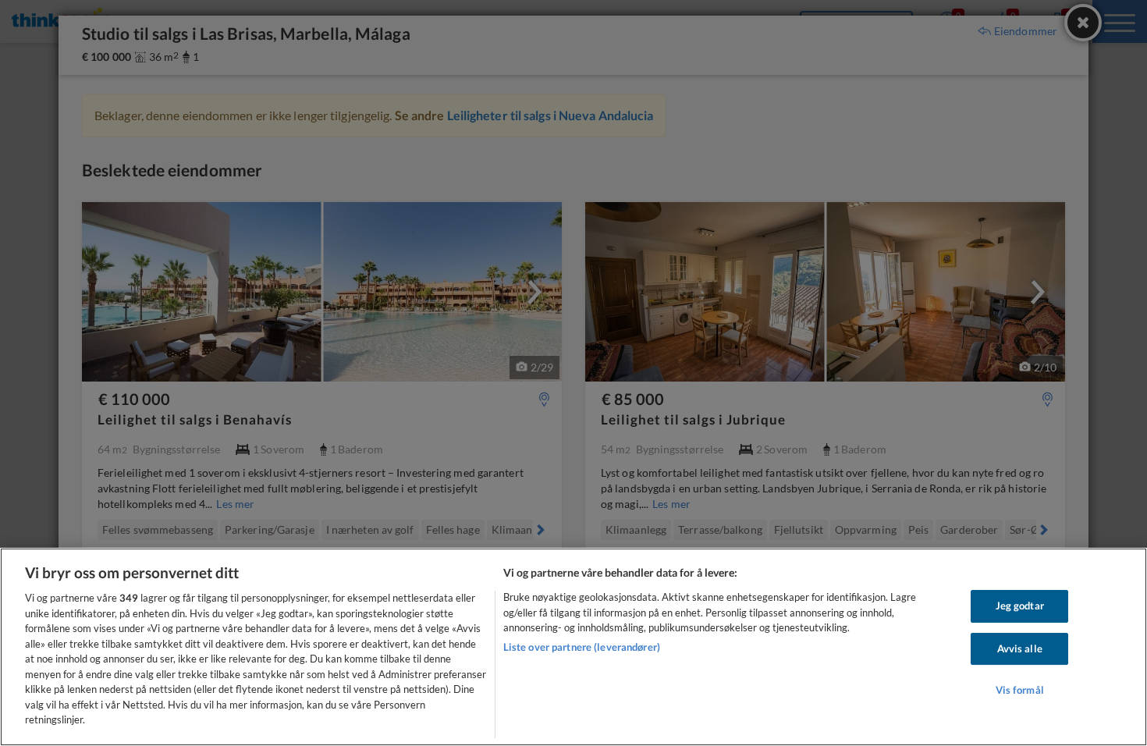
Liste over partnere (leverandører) (581, 647)
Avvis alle (1019, 648)
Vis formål (1020, 690)
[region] (573, 647)
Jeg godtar (1020, 605)
